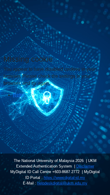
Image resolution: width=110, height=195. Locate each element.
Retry (18, 94)
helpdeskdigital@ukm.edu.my (62, 183)
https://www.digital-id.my (64, 177)
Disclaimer (85, 166)
